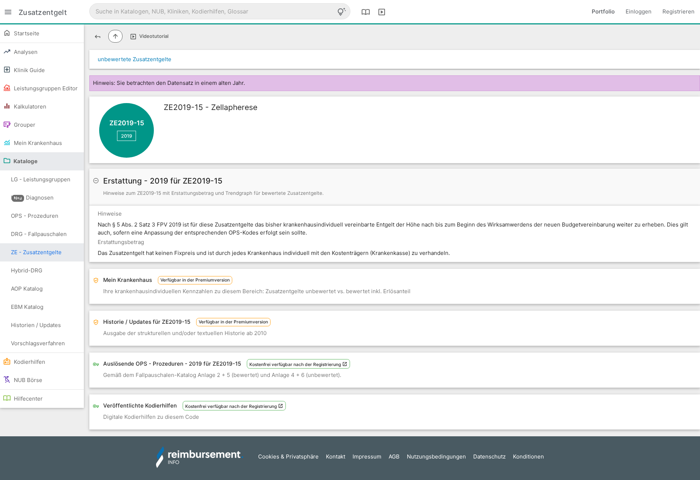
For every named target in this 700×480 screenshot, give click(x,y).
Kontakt (335, 456)
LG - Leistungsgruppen (40, 182)
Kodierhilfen (28, 361)
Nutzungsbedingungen (436, 456)
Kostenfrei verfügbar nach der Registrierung (295, 364)
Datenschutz (489, 456)
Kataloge (25, 161)
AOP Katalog (27, 288)
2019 (126, 136)
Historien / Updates (36, 325)
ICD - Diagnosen (32, 197)
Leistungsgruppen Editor (45, 88)
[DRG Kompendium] (365, 11)
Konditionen (528, 456)
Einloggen (639, 11)
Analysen (25, 51)
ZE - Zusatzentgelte (36, 252)
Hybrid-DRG (26, 270)
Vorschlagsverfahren (38, 343)
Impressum (367, 456)
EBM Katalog (27, 306)
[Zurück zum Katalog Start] (97, 36)
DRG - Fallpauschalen (39, 234)
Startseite (25, 33)
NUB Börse (27, 380)
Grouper (23, 124)
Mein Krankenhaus (37, 142)
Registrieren (678, 11)
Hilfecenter (27, 398)
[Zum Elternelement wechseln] (115, 36)
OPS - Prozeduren (34, 215)
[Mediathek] (381, 11)
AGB (394, 456)
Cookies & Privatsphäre (288, 456)
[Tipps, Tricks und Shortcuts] (341, 11)
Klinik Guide (28, 70)
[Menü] (8, 11)
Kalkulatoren (29, 106)
